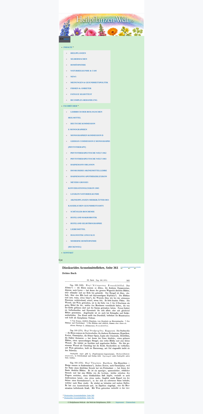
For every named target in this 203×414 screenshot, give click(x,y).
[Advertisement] (101, 5)
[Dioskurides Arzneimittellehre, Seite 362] (137, 268)
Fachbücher (70, 106)
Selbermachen (78, 59)
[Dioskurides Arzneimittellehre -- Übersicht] (131, 268)
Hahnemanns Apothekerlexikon (88, 176)
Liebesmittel (77, 229)
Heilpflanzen (78, 53)
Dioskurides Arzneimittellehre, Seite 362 (79, 398)
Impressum (120, 402)
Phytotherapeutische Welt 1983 (88, 159)
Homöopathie (78, 65)
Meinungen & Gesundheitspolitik (89, 82)
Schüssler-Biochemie (82, 212)
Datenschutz (130, 402)
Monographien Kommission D (86, 135)
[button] (61, 260)
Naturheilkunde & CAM (83, 71)
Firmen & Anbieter (80, 88)
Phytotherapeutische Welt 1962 (88, 153)
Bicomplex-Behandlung (83, 100)
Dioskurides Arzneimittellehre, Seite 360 (79, 396)
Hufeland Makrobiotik (83, 217)
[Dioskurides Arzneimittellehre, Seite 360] (124, 268)
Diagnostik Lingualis (82, 235)
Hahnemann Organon (82, 165)
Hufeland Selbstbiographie (86, 223)
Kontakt (68, 253)
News (73, 76)
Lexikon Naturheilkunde (84, 194)
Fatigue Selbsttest (81, 94)
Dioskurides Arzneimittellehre (88, 170)
